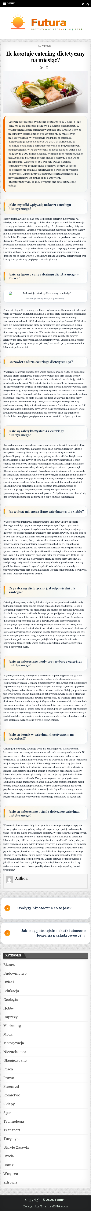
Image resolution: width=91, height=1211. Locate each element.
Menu (11, 3)
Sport (7, 1113)
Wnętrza (10, 1174)
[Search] (88, 4)
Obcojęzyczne (15, 1061)
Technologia (13, 1121)
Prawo (8, 1078)
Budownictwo (14, 973)
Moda (7, 1034)
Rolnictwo (11, 1095)
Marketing (12, 1026)
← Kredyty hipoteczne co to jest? (42, 908)
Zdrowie (46, 46)
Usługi (9, 1165)
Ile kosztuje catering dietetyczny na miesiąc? (45, 57)
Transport (11, 1130)
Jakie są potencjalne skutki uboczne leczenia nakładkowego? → (53, 933)
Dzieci (8, 982)
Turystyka (12, 1139)
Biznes (9, 965)
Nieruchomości (16, 1052)
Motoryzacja (13, 1043)
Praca (8, 1069)
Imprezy (10, 1017)
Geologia (10, 1000)
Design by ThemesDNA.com (45, 1206)
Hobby (8, 1008)
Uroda (8, 1156)
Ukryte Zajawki (16, 1147)
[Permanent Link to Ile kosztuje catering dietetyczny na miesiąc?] (45, 92)
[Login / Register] (83, 4)
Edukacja (11, 991)
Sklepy (9, 1104)
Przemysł (11, 1087)
